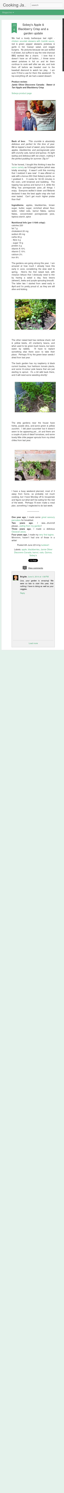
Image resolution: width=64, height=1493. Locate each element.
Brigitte (23, 576)
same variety (18, 167)
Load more (33, 643)
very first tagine (46, 534)
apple (24, 549)
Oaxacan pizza (19, 531)
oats (42, 552)
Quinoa (48, 552)
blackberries (33, 549)
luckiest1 (45, 544)
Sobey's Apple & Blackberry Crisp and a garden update (33, 28)
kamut (35, 552)
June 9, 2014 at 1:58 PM (38, 576)
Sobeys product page (22, 93)
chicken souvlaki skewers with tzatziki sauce (33, 41)
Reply (22, 593)
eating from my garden (30, 525)
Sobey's (33, 555)
